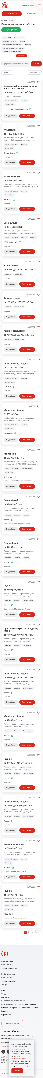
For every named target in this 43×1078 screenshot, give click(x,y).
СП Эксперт (8, 477)
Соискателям (12, 13)
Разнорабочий (11, 266)
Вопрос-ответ (6, 1011)
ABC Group (8, 200)
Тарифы (4, 985)
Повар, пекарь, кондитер (16, 364)
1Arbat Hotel (8, 433)
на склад (28, 44)
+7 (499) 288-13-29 (11, 1031)
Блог (3, 991)
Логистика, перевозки (9, 41)
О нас (3, 994)
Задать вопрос (7, 1047)
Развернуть (21, 55)
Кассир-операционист (14, 331)
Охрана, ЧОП (7, 38)
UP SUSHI (7, 387)
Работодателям (31, 13)
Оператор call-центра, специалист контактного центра (21, 87)
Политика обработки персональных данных (18, 1004)
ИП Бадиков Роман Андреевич (16, 109)
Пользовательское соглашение (13, 1001)
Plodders (7, 520)
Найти (36, 64)
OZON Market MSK (11, 242)
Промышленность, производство (13, 48)
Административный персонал (12, 51)
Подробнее (10, 116)
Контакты (5, 997)
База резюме (6, 978)
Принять (17, 1071)
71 (36, 932)
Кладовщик (9, 130)
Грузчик (8, 586)
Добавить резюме (8, 981)
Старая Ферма (9, 153)
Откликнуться (27, 116)
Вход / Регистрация (28, 5)
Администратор (12, 298)
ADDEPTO (7, 868)
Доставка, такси (19, 38)
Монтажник (10, 454)
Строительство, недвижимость (12, 44)
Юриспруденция (12, 176)
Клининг (22, 41)
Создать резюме (11, 30)
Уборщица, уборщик (14, 410)
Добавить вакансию (9, 968)
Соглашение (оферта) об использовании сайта (19, 1008)
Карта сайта (6, 1015)
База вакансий (7, 965)
